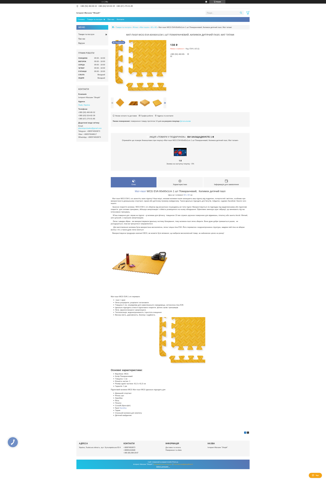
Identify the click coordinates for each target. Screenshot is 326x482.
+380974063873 (129, 447)
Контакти (120, 19)
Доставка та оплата (173, 447)
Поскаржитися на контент (163, 464)
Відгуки (81, 43)
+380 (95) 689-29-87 (131, 453)
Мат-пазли (144, 27)
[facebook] (245, 433)
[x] (248, 433)
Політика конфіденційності (183, 464)
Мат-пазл (140, 191)
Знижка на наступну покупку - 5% (180, 164)
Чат (317, 475)
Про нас (110, 19)
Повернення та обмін (174, 450)
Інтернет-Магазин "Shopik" (218, 447)
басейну (123, 408)
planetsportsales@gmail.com (90, 128)
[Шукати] (241, 13)
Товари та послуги (94, 19)
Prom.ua (175, 462)
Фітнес (135, 27)
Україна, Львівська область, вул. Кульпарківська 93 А (100, 447)
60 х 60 (154, 27)
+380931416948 (129, 450)
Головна (81, 19)
